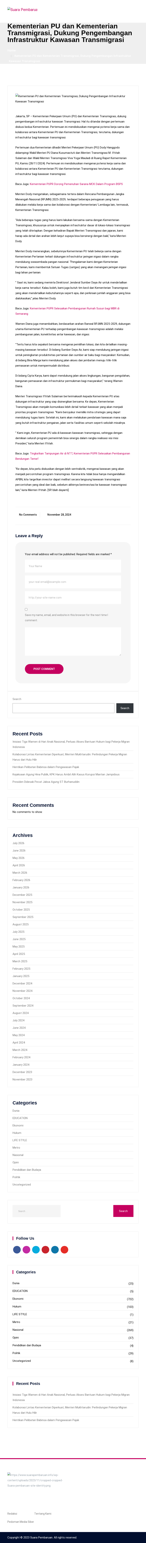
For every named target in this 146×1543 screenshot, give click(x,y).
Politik (16, 1177)
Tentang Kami (42, 1513)
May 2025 (19, 946)
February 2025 (21, 968)
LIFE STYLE (20, 1140)
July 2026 (18, 843)
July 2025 (18, 931)
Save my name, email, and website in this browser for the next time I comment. (66, 617)
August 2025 (21, 924)
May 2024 (19, 1035)
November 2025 (22, 902)
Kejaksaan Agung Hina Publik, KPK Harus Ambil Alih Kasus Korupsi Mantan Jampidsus (66, 774)
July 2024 (18, 1020)
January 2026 (21, 887)
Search (17, 699)
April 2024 (19, 1042)
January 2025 (21, 976)
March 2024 (20, 1050)
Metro (16, 1147)
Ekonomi (18, 1125)
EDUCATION (20, 1118)
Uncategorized (22, 1184)
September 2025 (23, 917)
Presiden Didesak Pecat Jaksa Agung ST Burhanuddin (46, 782)
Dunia (16, 1110)
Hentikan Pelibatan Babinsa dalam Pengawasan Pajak (46, 767)
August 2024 (21, 1013)
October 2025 (21, 909)
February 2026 (21, 880)
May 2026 (19, 858)
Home (11, 50)
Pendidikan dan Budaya (27, 1169)
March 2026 (20, 872)
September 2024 (23, 1005)
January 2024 (21, 1064)
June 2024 (19, 1027)
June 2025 (19, 939)
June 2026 (19, 850)
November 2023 (22, 1079)
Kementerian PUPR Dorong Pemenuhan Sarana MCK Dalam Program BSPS (76, 184)
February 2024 (21, 1057)
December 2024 (22, 983)
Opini (16, 1162)
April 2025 (19, 954)
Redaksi (12, 1513)
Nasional (18, 1155)
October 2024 (21, 998)
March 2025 (20, 961)
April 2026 (19, 865)
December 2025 (22, 895)
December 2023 (22, 1072)
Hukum (17, 1133)
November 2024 (22, 991)
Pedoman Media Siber (20, 1521)
